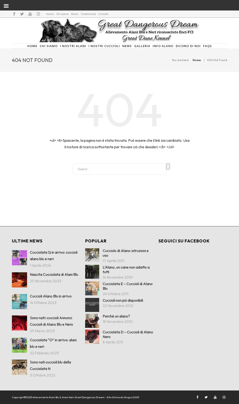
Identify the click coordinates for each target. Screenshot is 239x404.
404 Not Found (217, 60)
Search (168, 166)
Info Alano (163, 46)
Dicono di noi (188, 46)
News (74, 14)
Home (50, 14)
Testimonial (88, 14)
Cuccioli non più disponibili (123, 300)
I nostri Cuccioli (104, 46)
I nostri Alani (73, 46)
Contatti (103, 14)
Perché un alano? (116, 316)
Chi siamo (62, 14)
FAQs (207, 46)
